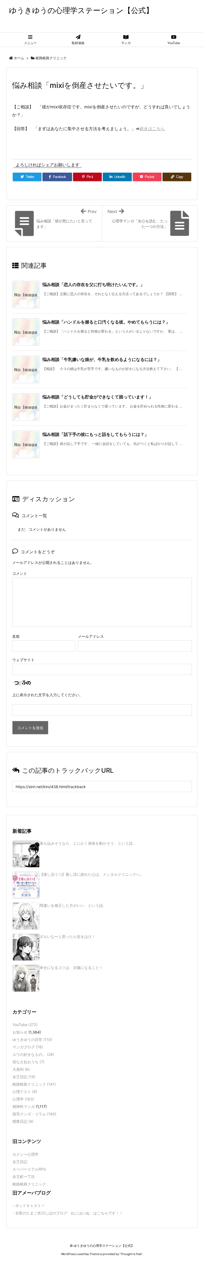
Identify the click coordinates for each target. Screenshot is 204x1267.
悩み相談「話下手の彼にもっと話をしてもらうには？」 (95, 434)
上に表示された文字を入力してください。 (47, 694)
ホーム (19, 58)
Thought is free (131, 1254)
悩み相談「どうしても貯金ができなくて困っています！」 (97, 396)
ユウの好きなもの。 (33, 1054)
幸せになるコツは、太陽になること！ (71, 967)
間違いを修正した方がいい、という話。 (73, 905)
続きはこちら (152, 128)
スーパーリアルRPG (29, 1169)
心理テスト (24, 1091)
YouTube (24, 1024)
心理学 (23, 1099)
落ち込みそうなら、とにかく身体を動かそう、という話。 (88, 843)
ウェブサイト (23, 659)
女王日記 (23, 1076)
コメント (19, 573)
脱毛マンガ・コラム (34, 1114)
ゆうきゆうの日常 (32, 1039)
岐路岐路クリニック (51, 58)
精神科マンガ (23, 1106)
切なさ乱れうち (28, 1062)
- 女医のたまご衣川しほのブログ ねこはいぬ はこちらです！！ (67, 1213)
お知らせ (19, 1032)
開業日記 (22, 1121)
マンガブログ (27, 1047)
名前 (16, 636)
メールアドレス (91, 636)
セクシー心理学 (25, 1154)
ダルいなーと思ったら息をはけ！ (67, 936)
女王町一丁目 (23, 1176)
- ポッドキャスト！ (28, 1205)
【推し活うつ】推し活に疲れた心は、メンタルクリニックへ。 (92, 874)
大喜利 (21, 1069)
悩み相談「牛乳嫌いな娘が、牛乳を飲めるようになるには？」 (102, 359)
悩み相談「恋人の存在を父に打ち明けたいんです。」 (93, 284)
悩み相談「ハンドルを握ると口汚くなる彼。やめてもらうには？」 (106, 322)
